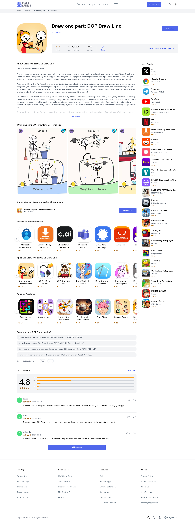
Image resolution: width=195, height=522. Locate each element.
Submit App (154, 4)
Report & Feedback (149, 497)
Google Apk (22, 476)
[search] (164, 4)
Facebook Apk (23, 481)
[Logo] (24, 4)
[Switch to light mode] (170, 4)
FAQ (101, 476)
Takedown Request (108, 503)
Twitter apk (22, 487)
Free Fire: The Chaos (67, 487)
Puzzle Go (56, 32)
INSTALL (170, 28)
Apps (92, 4)
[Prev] (22, 160)
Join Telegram (147, 492)
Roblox (61, 497)
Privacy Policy (147, 476)
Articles (103, 4)
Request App (105, 497)
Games (81, 4)
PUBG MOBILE (64, 492)
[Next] (131, 160)
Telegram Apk (23, 492)
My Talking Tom (65, 476)
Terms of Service (148, 481)
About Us (145, 487)
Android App (105, 481)
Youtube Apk (22, 497)
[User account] (175, 4)
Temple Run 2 (64, 481)
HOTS (115, 4)
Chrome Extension (108, 487)
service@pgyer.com (149, 503)
